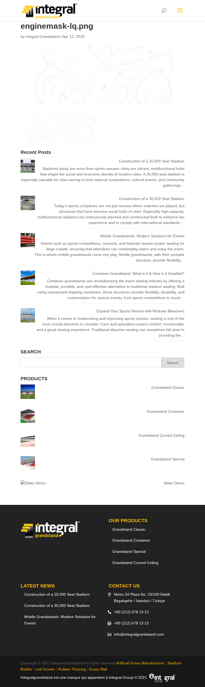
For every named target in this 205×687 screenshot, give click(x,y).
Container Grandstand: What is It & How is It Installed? (138, 273)
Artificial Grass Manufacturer (140, 663)
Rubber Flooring (72, 669)
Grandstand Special (167, 459)
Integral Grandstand (43, 36)
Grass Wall (98, 669)
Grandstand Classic (167, 387)
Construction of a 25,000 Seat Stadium (151, 161)
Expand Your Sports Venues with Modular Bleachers (140, 311)
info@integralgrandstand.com (139, 634)
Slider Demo (174, 483)
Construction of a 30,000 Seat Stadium (151, 199)
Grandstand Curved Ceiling (161, 435)
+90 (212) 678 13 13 (131, 612)
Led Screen (45, 669)
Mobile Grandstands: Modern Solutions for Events (142, 236)
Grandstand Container (165, 411)
